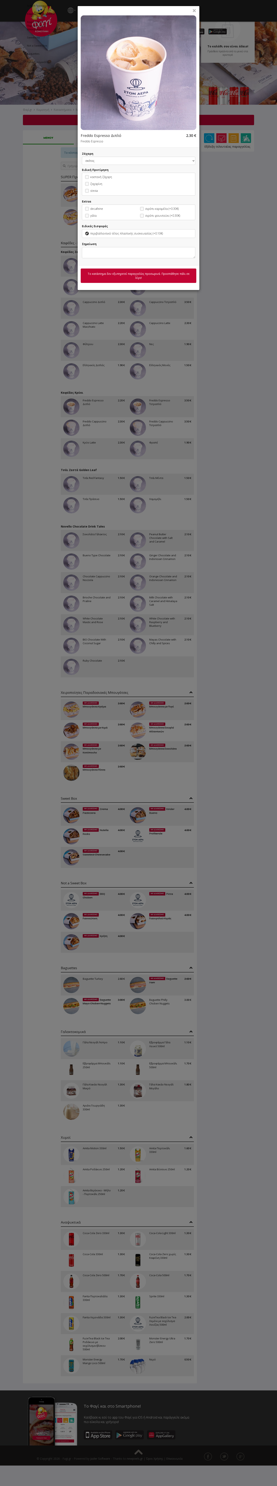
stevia (94, 191)
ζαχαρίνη (96, 184)
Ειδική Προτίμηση (95, 170)
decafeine (96, 209)
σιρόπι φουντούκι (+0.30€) (162, 215)
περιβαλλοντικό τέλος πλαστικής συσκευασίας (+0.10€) (126, 233)
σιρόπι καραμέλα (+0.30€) (162, 209)
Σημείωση (89, 244)
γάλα (93, 215)
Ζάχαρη (87, 154)
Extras (86, 201)
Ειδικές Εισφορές (95, 226)
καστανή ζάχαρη (101, 177)
